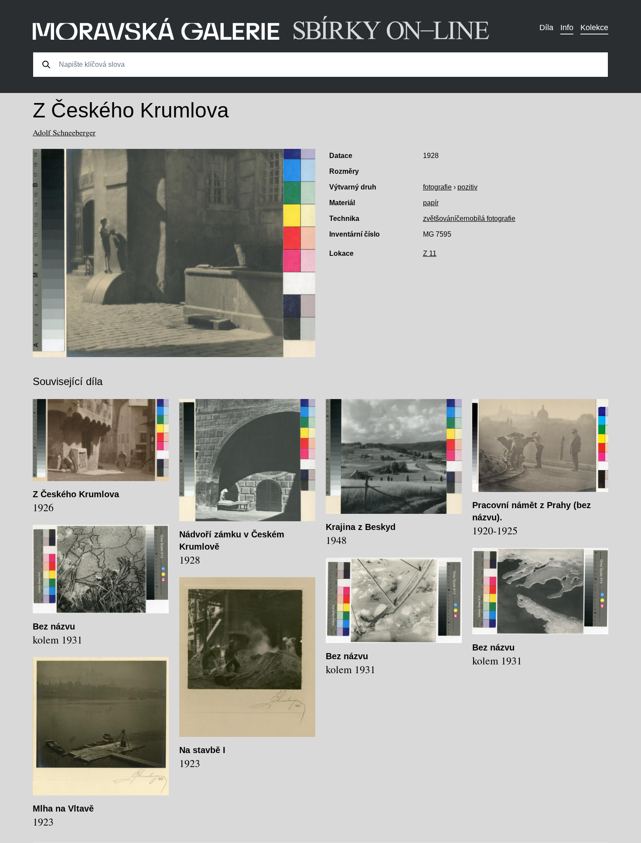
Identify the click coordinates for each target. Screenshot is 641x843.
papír (431, 202)
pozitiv (467, 187)
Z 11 (429, 253)
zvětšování (439, 218)
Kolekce (594, 27)
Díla (546, 27)
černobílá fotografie (485, 218)
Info (566, 27)
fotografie (437, 187)
